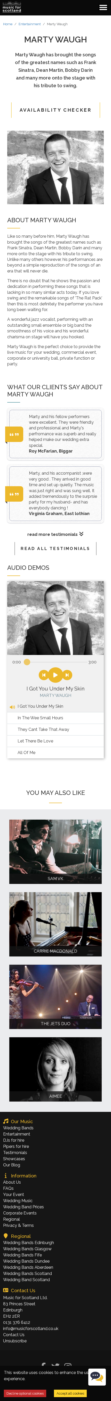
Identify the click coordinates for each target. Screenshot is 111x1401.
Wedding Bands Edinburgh (28, 1242)
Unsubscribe (15, 1340)
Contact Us (14, 1334)
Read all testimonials (55, 548)
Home (7, 24)
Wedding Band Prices (23, 1206)
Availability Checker (56, 110)
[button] (12, 7)
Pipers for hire (16, 1146)
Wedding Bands (18, 1127)
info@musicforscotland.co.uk (30, 1328)
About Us (12, 1182)
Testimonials (15, 1152)
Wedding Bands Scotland (27, 1273)
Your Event (13, 1194)
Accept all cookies (70, 1393)
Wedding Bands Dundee (26, 1261)
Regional (11, 1219)
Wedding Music (18, 1200)
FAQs (8, 1188)
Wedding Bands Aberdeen (28, 1267)
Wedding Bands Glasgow (27, 1248)
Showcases (14, 1158)
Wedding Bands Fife (22, 1255)
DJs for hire (13, 1140)
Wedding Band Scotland (26, 1279)
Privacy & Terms (18, 1225)
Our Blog (11, 1165)
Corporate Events (20, 1213)
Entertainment (30, 24)
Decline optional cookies (25, 1393)
